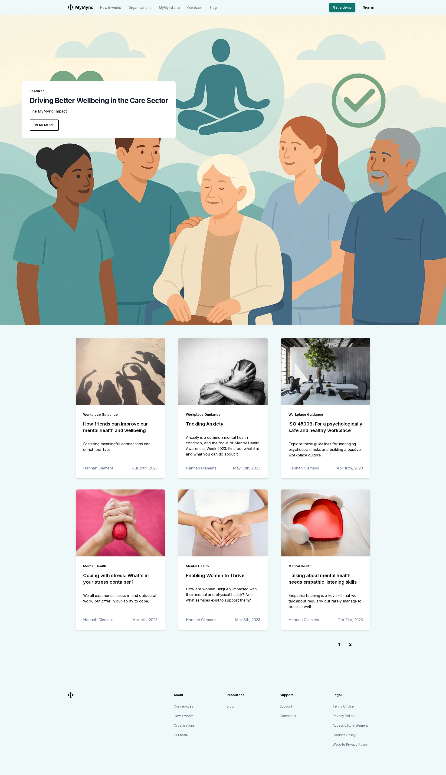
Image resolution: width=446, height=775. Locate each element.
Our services (183, 706)
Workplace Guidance (100, 414)
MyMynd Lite (169, 8)
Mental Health (94, 566)
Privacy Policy (343, 716)
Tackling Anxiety (204, 424)
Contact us (288, 716)
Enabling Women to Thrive (215, 575)
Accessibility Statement (350, 725)
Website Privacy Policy (350, 744)
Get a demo (342, 7)
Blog (213, 8)
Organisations (139, 8)
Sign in (368, 7)
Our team (194, 8)
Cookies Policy (344, 735)
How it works (110, 8)
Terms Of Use (343, 706)
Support (286, 706)
